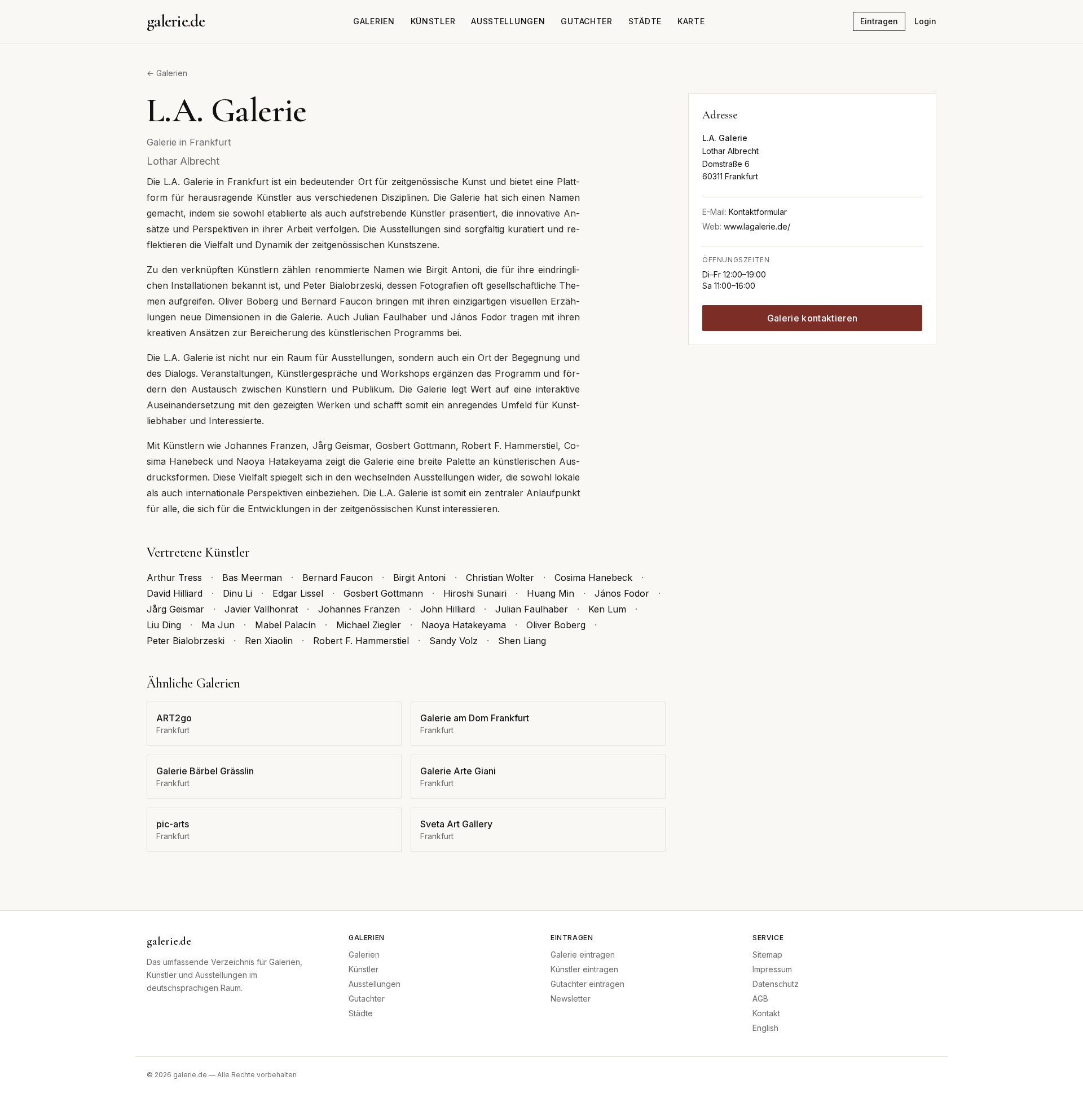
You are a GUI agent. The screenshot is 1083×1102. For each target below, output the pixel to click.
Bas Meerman (252, 577)
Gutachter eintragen (587, 984)
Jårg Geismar (175, 609)
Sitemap (767, 954)
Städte (645, 21)
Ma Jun (218, 625)
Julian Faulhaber (531, 609)
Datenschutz (775, 984)
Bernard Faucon (337, 577)
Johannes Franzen (359, 609)
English (765, 1028)
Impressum (772, 969)
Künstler (433, 21)
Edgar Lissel (297, 593)
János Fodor (622, 593)
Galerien (374, 21)
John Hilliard (447, 609)
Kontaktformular (758, 212)
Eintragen (879, 21)
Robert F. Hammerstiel (361, 640)
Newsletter (571, 998)
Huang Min (550, 593)
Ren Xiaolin (269, 640)
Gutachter (586, 21)
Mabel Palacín (285, 625)
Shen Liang (522, 640)
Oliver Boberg (555, 625)
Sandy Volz (453, 640)
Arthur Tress (174, 577)
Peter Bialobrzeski (185, 640)
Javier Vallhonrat (261, 609)
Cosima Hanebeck (593, 577)
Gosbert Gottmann (383, 593)
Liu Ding (164, 625)
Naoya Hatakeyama (463, 625)
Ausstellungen (508, 21)
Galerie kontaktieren (812, 318)
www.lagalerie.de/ (757, 226)
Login (925, 21)
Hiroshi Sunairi (475, 593)
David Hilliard (174, 593)
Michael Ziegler (368, 625)
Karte (691, 21)
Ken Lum (607, 609)
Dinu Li (237, 593)
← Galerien (167, 73)
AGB (760, 998)
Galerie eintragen (583, 954)
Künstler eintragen (584, 969)
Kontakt (766, 1013)
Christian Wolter (500, 577)
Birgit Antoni (419, 577)
